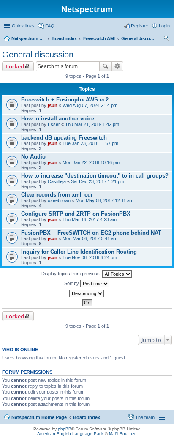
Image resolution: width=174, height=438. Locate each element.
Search (105, 66)
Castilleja (57, 181)
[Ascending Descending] (87, 293)
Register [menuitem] (139, 25)
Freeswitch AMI (99, 38)
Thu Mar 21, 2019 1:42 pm (92, 124)
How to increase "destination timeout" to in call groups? (95, 175)
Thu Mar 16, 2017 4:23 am (90, 219)
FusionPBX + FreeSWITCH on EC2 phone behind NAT (91, 233)
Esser (54, 124)
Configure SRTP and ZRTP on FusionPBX (75, 214)
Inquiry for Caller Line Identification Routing (79, 252)
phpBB (64, 429)
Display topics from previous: (71, 273)
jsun (52, 105)
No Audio (33, 156)
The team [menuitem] (145, 417)
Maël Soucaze (123, 433)
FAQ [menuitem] (49, 25)
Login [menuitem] (164, 25)
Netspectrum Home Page (28, 38)
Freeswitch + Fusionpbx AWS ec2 (65, 99)
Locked (15, 66)
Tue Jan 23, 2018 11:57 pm (90, 143)
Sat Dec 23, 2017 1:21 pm (97, 181)
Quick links (23, 25)
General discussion (138, 38)
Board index (64, 38)
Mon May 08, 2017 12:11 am (104, 200)
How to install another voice (57, 118)
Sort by (72, 283)
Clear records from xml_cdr (57, 195)
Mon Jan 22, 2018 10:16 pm (91, 162)
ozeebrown (59, 200)
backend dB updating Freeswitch (64, 137)
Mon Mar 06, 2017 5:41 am (90, 238)
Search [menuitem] (166, 39)
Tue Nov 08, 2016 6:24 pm (90, 257)
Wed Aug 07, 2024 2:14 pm (90, 105)
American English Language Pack (70, 433)
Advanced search (117, 66)
